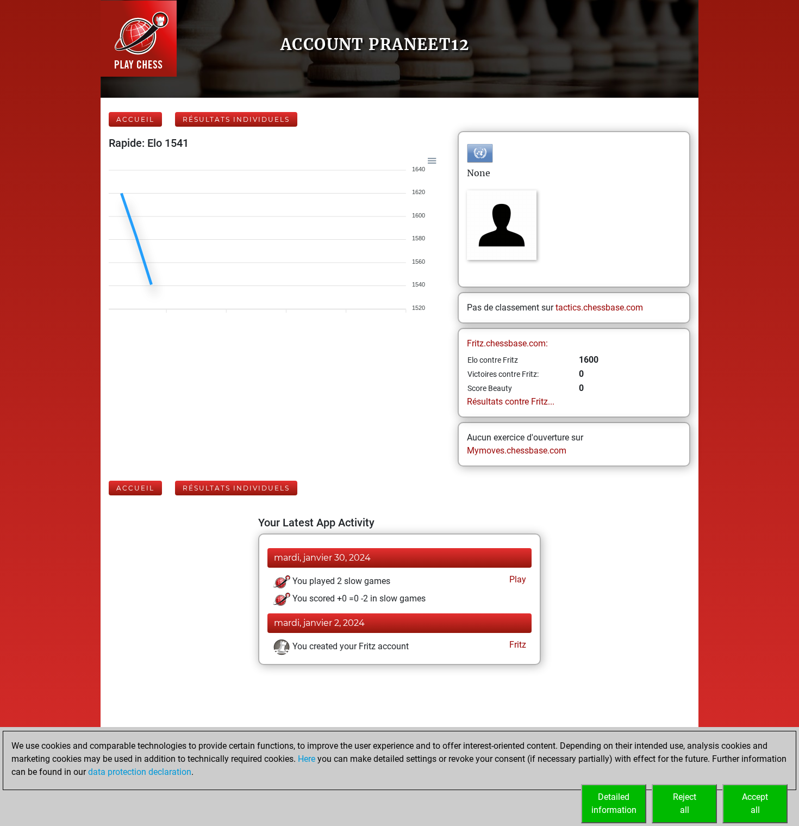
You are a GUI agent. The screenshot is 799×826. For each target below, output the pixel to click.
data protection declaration (139, 772)
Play (516, 579)
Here (306, 759)
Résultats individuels (236, 119)
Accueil (135, 119)
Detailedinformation (613, 803)
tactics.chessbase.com (599, 307)
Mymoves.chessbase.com (516, 450)
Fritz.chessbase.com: (507, 343)
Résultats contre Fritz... (510, 401)
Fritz (516, 644)
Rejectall (684, 803)
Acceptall (755, 803)
